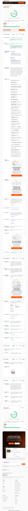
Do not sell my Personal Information (15, 510)
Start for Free (11, 443)
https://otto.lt (6, 6)
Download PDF (22, 407)
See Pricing (17, 443)
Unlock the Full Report (21, 2)
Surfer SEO (16, 503)
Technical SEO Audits (17, 490)
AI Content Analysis (17, 481)
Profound (16, 499)
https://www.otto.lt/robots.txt (15, 209)
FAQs (3, 489)
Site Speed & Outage (17, 489)
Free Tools (4, 481)
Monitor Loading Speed (16, 297)
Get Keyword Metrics (17, 175)
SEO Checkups (4, 490)
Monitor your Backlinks (16, 248)
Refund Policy (12, 508)
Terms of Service (4, 508)
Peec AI (16, 498)
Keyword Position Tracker (18, 485)
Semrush (16, 502)
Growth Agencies (5, 499)
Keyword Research (17, 486)
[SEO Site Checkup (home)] (6, 0)
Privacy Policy (8, 508)
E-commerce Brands (5, 498)
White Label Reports (17, 493)
